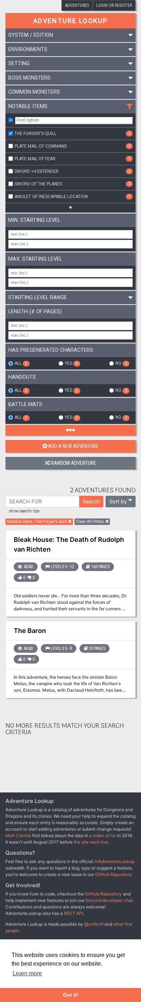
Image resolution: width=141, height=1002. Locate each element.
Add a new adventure (73, 446)
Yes (71, 363)
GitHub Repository (113, 874)
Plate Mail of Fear (72, 158)
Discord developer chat (109, 900)
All (20, 363)
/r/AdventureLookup (114, 861)
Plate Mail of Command (72, 145)
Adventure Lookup (70, 20)
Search (91, 501)
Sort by (118, 501)
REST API (73, 913)
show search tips (24, 511)
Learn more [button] (27, 973)
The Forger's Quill (72, 133)
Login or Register (114, 5)
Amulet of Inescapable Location (72, 196)
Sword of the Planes (72, 183)
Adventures (77, 5)
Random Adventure (73, 463)
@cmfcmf (93, 924)
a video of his (102, 835)
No (121, 363)
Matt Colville (18, 835)
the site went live (91, 842)
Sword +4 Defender (72, 171)
